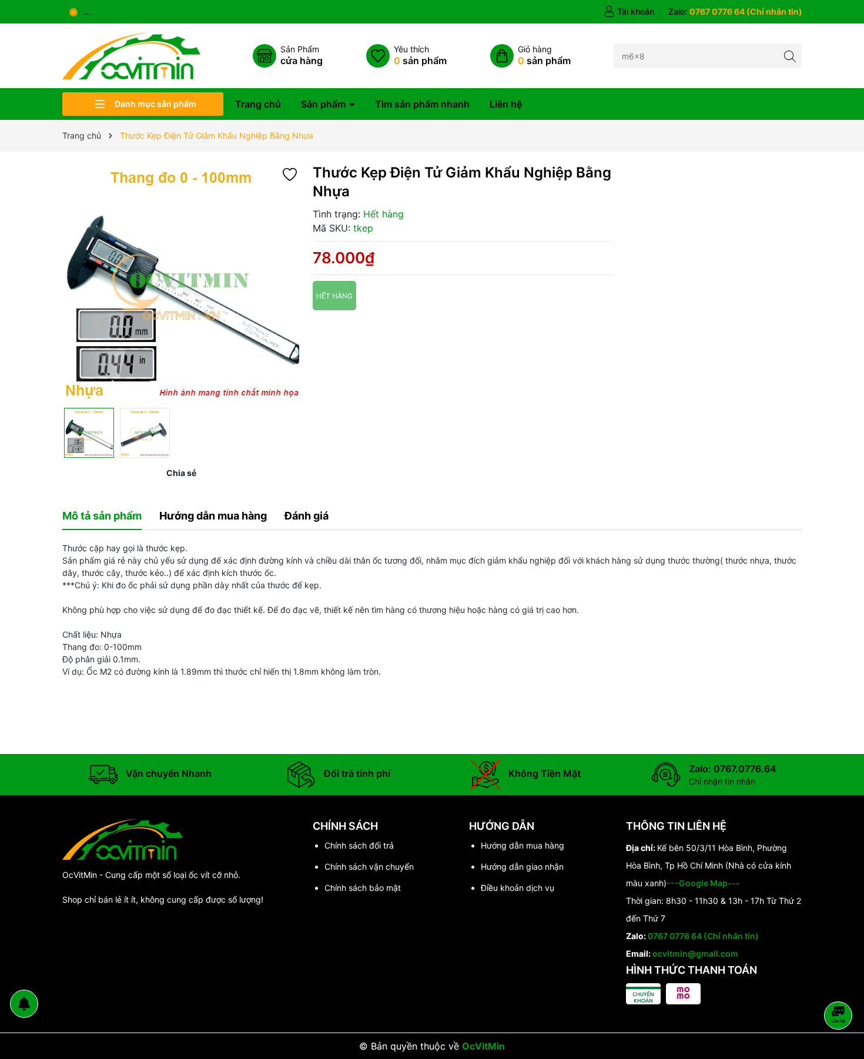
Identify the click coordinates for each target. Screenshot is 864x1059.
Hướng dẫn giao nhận (522, 867)
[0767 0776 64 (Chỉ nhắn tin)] (735, 12)
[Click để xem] (181, 282)
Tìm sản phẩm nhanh (422, 104)
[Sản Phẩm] (288, 56)
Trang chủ (258, 104)
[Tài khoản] (629, 12)
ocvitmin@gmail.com (695, 954)
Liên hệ (506, 104)
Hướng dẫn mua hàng (522, 845)
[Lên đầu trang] (840, 984)
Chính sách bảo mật (362, 888)
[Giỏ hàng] (530, 56)
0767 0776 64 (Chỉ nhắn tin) (703, 936)
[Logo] (131, 55)
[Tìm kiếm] (790, 55)
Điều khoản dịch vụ (517, 888)
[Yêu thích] (406, 56)
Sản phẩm (324, 104)
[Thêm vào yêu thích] (290, 174)
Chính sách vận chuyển (369, 867)
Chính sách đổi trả (359, 845)
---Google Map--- (703, 883)
